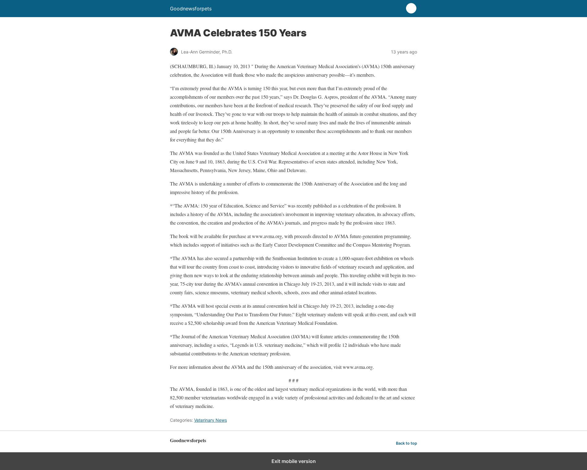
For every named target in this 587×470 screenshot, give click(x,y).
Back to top (406, 443)
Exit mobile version (293, 461)
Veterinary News (210, 420)
